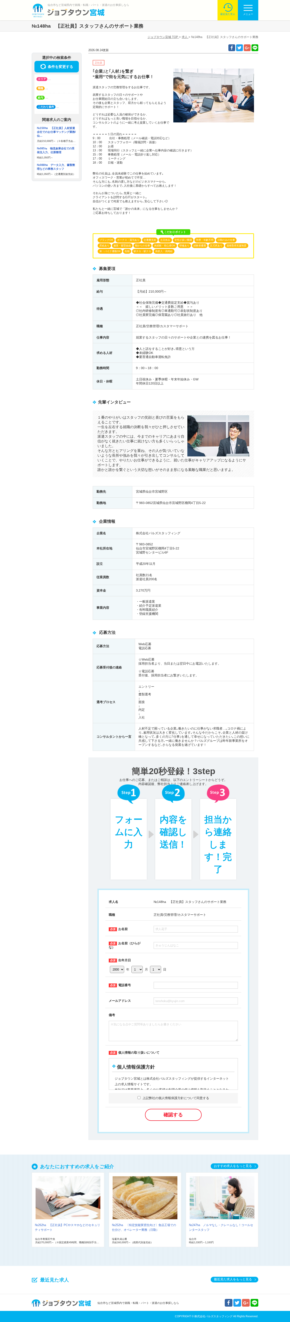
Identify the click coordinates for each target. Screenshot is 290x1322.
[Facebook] (231, 47)
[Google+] (247, 47)
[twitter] (239, 47)
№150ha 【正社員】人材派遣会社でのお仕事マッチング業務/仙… (56, 131)
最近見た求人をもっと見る (233, 1279)
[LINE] (254, 47)
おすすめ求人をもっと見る (233, 1166)
